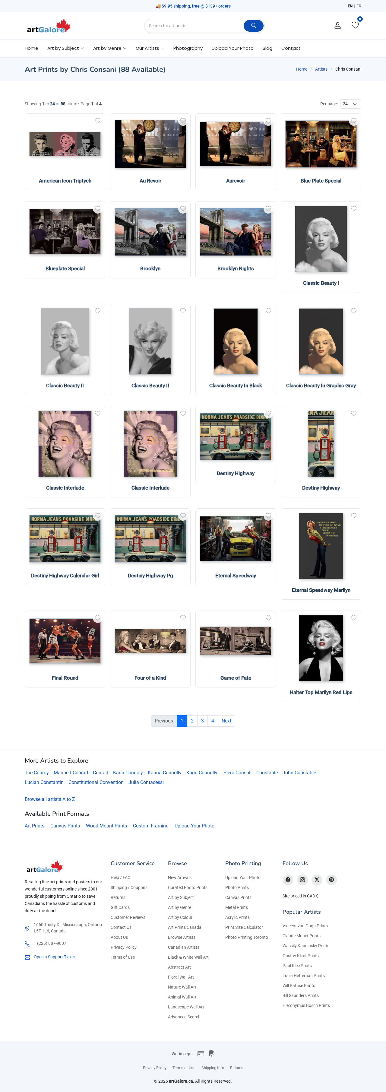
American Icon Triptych (65, 181)
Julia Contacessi (146, 782)
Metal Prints (236, 907)
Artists (321, 69)
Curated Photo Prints (187, 887)
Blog (267, 48)
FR (358, 6)
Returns (118, 897)
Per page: (329, 103)
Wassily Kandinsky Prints (306, 945)
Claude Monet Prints (302, 935)
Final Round (65, 678)
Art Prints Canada (184, 927)
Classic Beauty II (65, 386)
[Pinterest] (331, 880)
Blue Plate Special (321, 181)
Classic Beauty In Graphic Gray (321, 386)
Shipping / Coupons (129, 887)
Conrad (100, 773)
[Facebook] (288, 880)
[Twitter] (317, 880)
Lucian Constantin (44, 782)
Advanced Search (184, 1016)
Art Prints (34, 826)
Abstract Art (179, 967)
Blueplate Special (65, 268)
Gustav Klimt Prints (301, 955)
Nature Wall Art (182, 987)
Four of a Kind (150, 678)
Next (226, 721)
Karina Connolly (165, 773)
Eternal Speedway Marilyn (321, 590)
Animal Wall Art (182, 997)
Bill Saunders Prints (301, 995)
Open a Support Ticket (54, 956)
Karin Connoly (128, 773)
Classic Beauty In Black (235, 386)
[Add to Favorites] (98, 121)
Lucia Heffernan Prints (304, 975)
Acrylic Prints (237, 917)
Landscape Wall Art (186, 1007)
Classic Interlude (65, 488)
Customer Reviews (128, 917)
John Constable (299, 773)
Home (31, 48)
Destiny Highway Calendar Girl (65, 576)
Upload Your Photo (233, 48)
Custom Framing (151, 826)
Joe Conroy (37, 773)
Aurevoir (235, 181)
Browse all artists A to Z (50, 799)
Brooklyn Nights (235, 268)
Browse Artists (181, 937)
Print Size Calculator (244, 927)
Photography (188, 48)
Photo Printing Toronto (246, 937)
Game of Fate (235, 678)
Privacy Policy (124, 947)
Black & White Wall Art (188, 957)
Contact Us (121, 927)
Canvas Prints (65, 826)
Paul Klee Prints (297, 965)
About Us (119, 937)
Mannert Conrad (71, 773)
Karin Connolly (201, 773)
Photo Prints (237, 887)
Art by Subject (181, 897)
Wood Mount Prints (106, 826)
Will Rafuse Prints (299, 985)
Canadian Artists (183, 947)
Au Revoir (150, 181)
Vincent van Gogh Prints (305, 925)
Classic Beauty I (321, 283)
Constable (267, 773)
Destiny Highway (236, 473)
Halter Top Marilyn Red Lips (321, 692)
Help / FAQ (121, 877)
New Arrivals (179, 877)
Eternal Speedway (235, 576)
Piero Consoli (237, 773)
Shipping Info (212, 1067)
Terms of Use (123, 957)
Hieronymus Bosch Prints (306, 1005)
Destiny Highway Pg (150, 576)
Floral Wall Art (181, 977)
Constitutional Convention (96, 782)
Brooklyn (150, 268)
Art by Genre (179, 907)
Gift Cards (120, 907)
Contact (291, 48)
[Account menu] (337, 25)
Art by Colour (180, 917)
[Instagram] (302, 880)
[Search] (254, 26)
